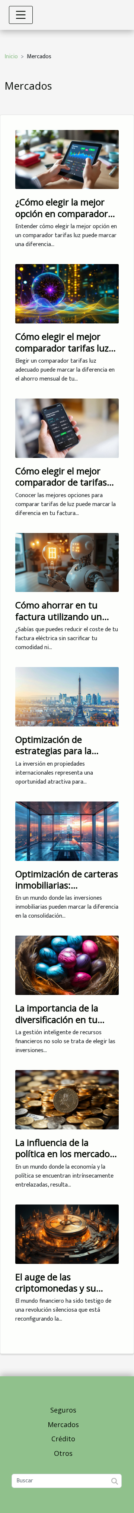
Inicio (11, 57)
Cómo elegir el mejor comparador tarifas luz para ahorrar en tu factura (62, 353)
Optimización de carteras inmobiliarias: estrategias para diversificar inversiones (66, 891)
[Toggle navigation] (21, 15)
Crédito (63, 1438)
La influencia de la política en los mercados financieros (64, 1153)
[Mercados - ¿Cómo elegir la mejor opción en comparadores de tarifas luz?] (67, 159)
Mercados (63, 1424)
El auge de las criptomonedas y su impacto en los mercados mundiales (66, 1294)
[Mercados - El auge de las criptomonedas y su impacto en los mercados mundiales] (67, 1234)
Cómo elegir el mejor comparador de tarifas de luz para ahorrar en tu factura (66, 488)
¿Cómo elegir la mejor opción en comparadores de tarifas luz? (66, 213)
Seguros (63, 1409)
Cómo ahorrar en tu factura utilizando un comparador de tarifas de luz (61, 622)
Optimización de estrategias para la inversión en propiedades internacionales (67, 756)
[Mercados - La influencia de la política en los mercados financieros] (67, 1099)
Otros (63, 1453)
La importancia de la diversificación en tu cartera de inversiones (60, 1019)
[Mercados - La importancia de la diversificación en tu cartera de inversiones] (67, 965)
